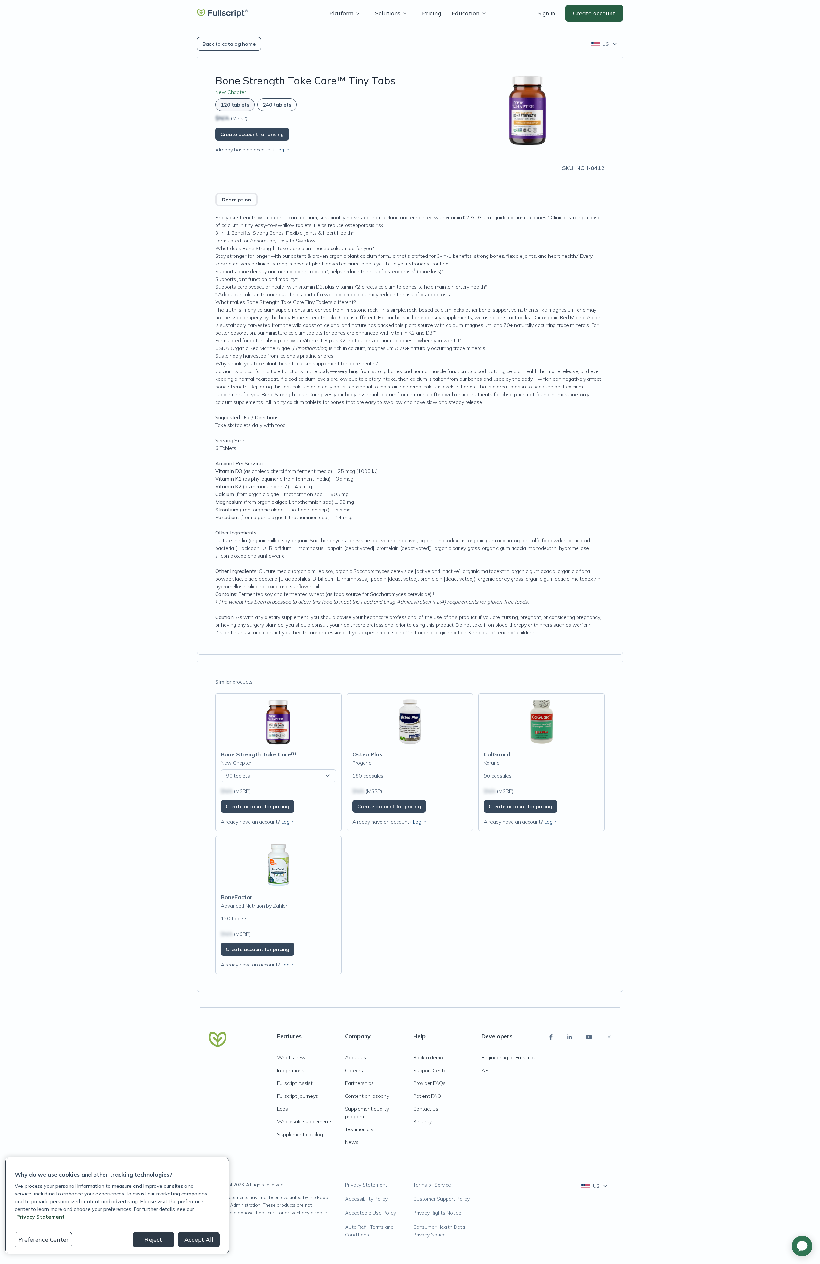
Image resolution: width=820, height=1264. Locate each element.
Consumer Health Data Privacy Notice (439, 1231)
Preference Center (43, 1239)
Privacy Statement (366, 1184)
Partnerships (359, 1083)
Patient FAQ (427, 1096)
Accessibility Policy (366, 1198)
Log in (282, 149)
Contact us (425, 1108)
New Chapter (230, 92)
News (351, 1142)
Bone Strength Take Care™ (258, 754)
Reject (153, 1239)
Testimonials (359, 1129)
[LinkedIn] (569, 1037)
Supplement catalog (300, 1134)
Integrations (290, 1070)
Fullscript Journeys (297, 1096)
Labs (282, 1108)
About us (355, 1057)
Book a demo (428, 1057)
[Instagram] (609, 1037)
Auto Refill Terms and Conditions (369, 1231)
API (485, 1070)
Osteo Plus (367, 754)
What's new (291, 1057)
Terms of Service (432, 1184)
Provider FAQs (429, 1083)
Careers (354, 1070)
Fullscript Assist (295, 1083)
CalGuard (497, 754)
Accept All (198, 1239)
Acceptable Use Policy (370, 1213)
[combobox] (604, 43)
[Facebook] (551, 1037)
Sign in (546, 13)
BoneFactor (237, 897)
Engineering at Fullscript (508, 1057)
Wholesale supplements (304, 1121)
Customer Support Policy (441, 1198)
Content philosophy (367, 1096)
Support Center (430, 1070)
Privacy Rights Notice (437, 1213)
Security (422, 1121)
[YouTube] (589, 1037)
